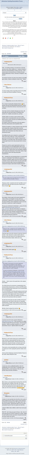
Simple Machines (20, 449)
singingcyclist (8, 61)
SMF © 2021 (14, 449)
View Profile (5, 63)
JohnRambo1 (8, 375)
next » (26, 51)
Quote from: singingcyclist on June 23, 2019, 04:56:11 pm (13, 226)
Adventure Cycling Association (19, 448)
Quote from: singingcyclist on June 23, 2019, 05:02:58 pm (13, 261)
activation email (18, 8)
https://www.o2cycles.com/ (7, 321)
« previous (22, 51)
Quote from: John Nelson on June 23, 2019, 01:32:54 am (13, 175)
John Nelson (7, 84)
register (20, 7)
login (17, 7)
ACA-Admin (17, 46)
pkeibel (6, 359)
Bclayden (6, 393)
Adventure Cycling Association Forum (12, 1)
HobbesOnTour (8, 97)
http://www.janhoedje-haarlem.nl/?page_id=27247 (15, 271)
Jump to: (25, 433)
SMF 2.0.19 (9, 449)
